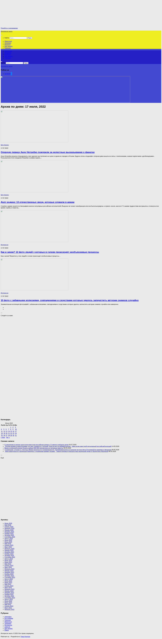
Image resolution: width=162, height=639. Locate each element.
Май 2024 (7, 564)
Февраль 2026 (9, 528)
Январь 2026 (9, 530)
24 (16, 433)
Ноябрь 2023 (9, 574)
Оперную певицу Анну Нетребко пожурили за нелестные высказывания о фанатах (48, 152)
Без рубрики (8, 618)
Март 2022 (8, 608)
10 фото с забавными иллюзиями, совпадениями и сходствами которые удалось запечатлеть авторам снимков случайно (70, 300)
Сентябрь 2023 (9, 577)
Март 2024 (8, 567)
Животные (8, 41)
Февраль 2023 (9, 589)
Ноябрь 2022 (9, 594)
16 (13, 431)
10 (16, 429)
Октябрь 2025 (9, 535)
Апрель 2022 (8, 606)
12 (4, 431)
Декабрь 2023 (9, 572)
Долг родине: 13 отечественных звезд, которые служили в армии (37, 202)
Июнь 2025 (8, 542)
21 (9, 433)
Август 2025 (8, 538)
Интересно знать (6, 31)
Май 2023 (7, 584)
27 (6, 435)
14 (9, 431)
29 (11, 435)
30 (13, 435)
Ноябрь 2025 (9, 533)
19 (4, 433)
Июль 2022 (8, 601)
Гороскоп (7, 48)
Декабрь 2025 (9, 532)
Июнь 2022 (8, 603)
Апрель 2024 (8, 565)
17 (16, 431)
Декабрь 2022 (9, 592)
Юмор (6, 630)
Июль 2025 (8, 540)
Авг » (8, 437)
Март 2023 (8, 587)
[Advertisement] (16, 14)
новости (7, 627)
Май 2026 (7, 525)
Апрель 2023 (8, 586)
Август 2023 (8, 579)
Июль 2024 (8, 560)
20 (6, 433)
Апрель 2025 (8, 545)
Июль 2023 (8, 581)
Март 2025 (8, 547)
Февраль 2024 (9, 569)
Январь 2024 (9, 570)
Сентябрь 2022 (9, 597)
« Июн (3, 437)
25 (2, 435)
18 (2, 433)
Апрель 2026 (8, 527)
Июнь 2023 (8, 582)
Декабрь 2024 (9, 552)
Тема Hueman (25, 636)
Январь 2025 (9, 550)
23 (13, 433)
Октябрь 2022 (9, 596)
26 (4, 435)
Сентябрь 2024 (9, 557)
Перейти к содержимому (9, 28)
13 (6, 431)
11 (2, 431)
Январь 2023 (9, 591)
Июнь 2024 (8, 562)
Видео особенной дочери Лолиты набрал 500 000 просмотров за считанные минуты (33, 448)
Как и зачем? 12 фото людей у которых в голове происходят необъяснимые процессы (50, 252)
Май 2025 (7, 543)
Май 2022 (7, 604)
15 (11, 431)
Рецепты (7, 44)
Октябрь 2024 (9, 555)
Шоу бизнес (8, 46)
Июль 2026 (8, 523)
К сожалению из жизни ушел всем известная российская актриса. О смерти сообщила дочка (36, 444)
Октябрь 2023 (9, 575)
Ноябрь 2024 (9, 554)
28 (9, 435)
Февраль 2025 (9, 548)
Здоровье (7, 43)
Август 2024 (8, 559)
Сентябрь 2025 (9, 537)
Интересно (4, 245)
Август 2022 (8, 599)
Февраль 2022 (9, 609)
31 (16, 435)
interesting (7, 617)
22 (11, 433)
